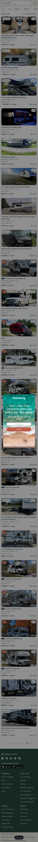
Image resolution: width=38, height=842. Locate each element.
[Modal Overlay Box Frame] (19, 421)
